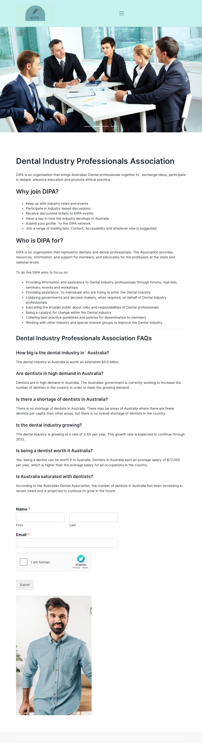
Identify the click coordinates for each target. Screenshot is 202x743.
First (19, 525)
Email (22, 534)
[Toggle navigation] (121, 13)
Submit (25, 585)
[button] (15, 80)
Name (23, 509)
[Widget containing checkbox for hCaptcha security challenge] (53, 562)
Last (72, 525)
